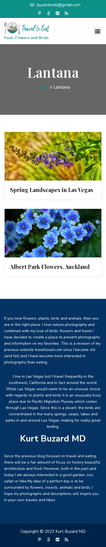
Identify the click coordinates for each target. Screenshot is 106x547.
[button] (97, 30)
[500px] (48, 13)
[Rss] (66, 13)
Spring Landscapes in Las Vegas (51, 189)
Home (42, 87)
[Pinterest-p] (39, 13)
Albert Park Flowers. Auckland (50, 266)
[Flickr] (57, 13)
